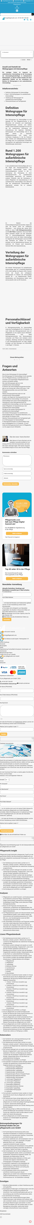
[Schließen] (0, 843)
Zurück (23, 59)
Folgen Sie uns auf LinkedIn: (8, 654)
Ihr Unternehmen (7, 591)
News (10, 652)
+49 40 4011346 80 (18, 0)
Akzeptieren (3, 1211)
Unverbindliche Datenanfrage (8, 683)
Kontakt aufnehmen (24, 683)
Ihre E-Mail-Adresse (7, 597)
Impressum (3, 675)
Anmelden (17, 8)
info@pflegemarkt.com (7, 0)
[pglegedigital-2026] (17, 493)
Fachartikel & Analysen (14, 649)
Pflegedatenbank (17, 4)
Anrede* (2, 779)
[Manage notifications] (30, 1221)
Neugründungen (4, 652)
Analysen (2, 644)
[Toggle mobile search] (27, 19)
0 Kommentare (12, 348)
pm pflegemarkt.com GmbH (11, 656)
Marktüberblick (10, 187)
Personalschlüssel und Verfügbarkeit (16, 101)
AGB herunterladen (5, 1214)
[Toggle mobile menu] (31, 19)
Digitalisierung (4, 649)
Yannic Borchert (25, 437)
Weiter (28, 59)
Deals (1, 647)
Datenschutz (22, 603)
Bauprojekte (3, 645)
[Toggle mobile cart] (24, 19)
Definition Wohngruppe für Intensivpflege (17, 92)
